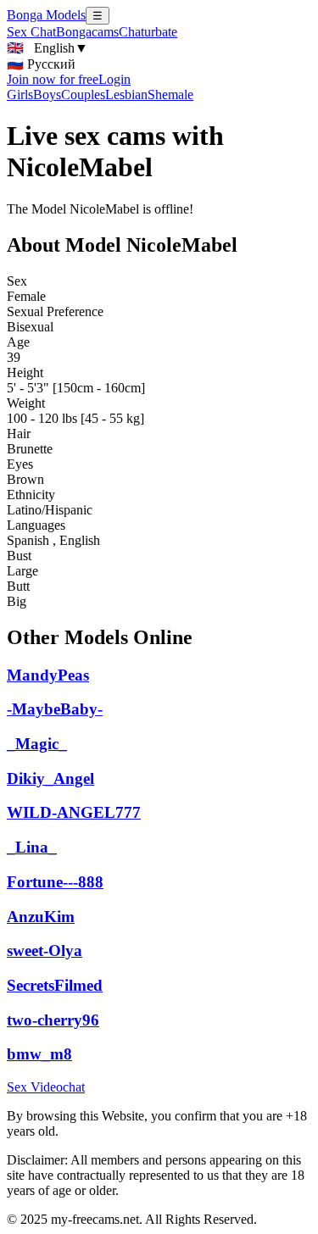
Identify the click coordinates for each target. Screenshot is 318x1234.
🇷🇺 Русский (41, 64)
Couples (83, 94)
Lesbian (126, 94)
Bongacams (87, 32)
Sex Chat (31, 32)
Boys (47, 94)
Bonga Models (46, 15)
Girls (20, 94)
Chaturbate (148, 32)
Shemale (170, 94)
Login (114, 79)
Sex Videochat (46, 1087)
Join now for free (52, 79)
